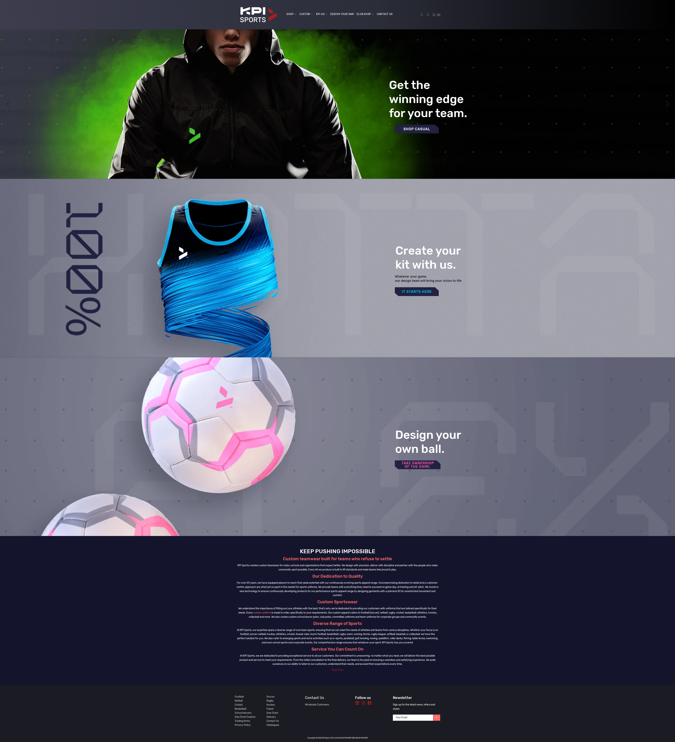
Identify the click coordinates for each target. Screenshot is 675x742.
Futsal (269, 708)
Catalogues (272, 725)
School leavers (243, 712)
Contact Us (272, 720)
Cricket (239, 704)
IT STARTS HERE (417, 292)
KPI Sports (258, 14)
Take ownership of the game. (417, 465)
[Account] (428, 15)
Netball (239, 700)
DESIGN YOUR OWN (417, 129)
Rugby (270, 700)
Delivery (271, 716)
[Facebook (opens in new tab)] (369, 703)
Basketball (240, 708)
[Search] (421, 15)
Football (239, 696)
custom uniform (262, 612)
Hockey (270, 704)
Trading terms (242, 720)
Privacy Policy (243, 725)
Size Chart (272, 712)
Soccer (270, 696)
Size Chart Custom (245, 716)
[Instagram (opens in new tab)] (363, 703)
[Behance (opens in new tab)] (357, 703)
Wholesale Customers (317, 704)
